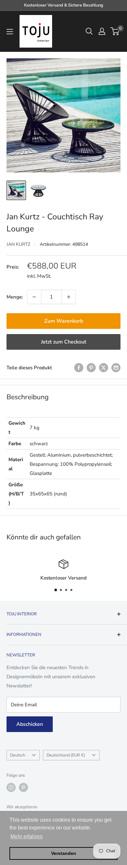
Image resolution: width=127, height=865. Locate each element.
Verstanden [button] (63, 853)
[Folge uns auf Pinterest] (23, 787)
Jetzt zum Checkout (63, 341)
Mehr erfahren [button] (26, 836)
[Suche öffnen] (89, 31)
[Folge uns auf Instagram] (11, 787)
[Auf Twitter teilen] (103, 367)
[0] (115, 31)
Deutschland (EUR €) (66, 755)
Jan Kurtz (18, 244)
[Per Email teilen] (115, 367)
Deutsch (17, 755)
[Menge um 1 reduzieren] (34, 297)
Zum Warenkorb (63, 321)
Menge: (15, 297)
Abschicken (29, 724)
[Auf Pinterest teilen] (91, 367)
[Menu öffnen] (10, 31)
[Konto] (102, 31)
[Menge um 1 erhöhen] (69, 297)
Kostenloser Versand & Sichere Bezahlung (63, 5)
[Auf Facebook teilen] (78, 367)
